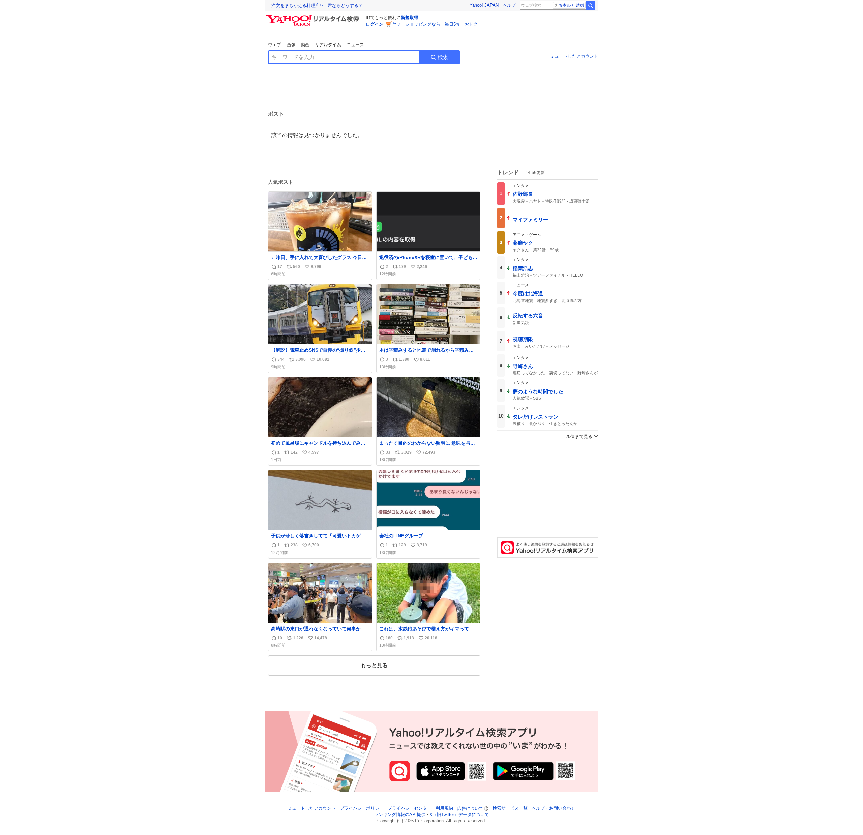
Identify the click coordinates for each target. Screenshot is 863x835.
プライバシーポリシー (362, 808)
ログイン (374, 24)
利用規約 (444, 808)
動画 (305, 44)
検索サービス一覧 (510, 808)
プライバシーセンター (410, 808)
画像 (291, 44)
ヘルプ (509, 5)
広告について (470, 808)
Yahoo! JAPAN (484, 5)
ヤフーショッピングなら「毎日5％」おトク (435, 24)
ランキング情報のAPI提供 (399, 814)
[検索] (590, 5)
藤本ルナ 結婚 (571, 5)
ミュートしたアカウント (574, 56)
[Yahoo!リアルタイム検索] (313, 16)
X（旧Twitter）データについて (459, 814)
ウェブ (274, 44)
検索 (443, 57)
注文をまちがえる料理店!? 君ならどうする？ (317, 5)
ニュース (355, 44)
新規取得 (409, 17)
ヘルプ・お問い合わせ (553, 808)
